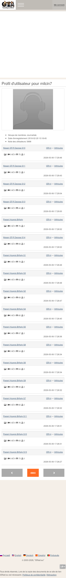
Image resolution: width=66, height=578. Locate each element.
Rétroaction (51, 574)
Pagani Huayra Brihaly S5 (14, 326)
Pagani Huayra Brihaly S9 (14, 380)
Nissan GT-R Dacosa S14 (14, 237)
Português (54, 555)
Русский (6, 555)
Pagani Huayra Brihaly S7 (14, 398)
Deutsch (29, 555)
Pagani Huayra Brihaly (13, 219)
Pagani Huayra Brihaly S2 (14, 291)
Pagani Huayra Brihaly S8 (14, 344)
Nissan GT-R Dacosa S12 (14, 183)
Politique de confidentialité (33, 574)
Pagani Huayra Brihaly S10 (15, 434)
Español (41, 555)
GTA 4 (48, 147)
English (18, 555)
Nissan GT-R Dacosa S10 (14, 147)
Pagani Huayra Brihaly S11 (15, 416)
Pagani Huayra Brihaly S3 (14, 273)
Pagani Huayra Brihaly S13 (15, 452)
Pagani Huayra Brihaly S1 (14, 255)
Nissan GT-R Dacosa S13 (14, 201)
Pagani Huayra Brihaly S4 (14, 308)
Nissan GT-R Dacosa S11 (14, 165)
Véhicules (58, 147)
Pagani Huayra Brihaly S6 (14, 362)
